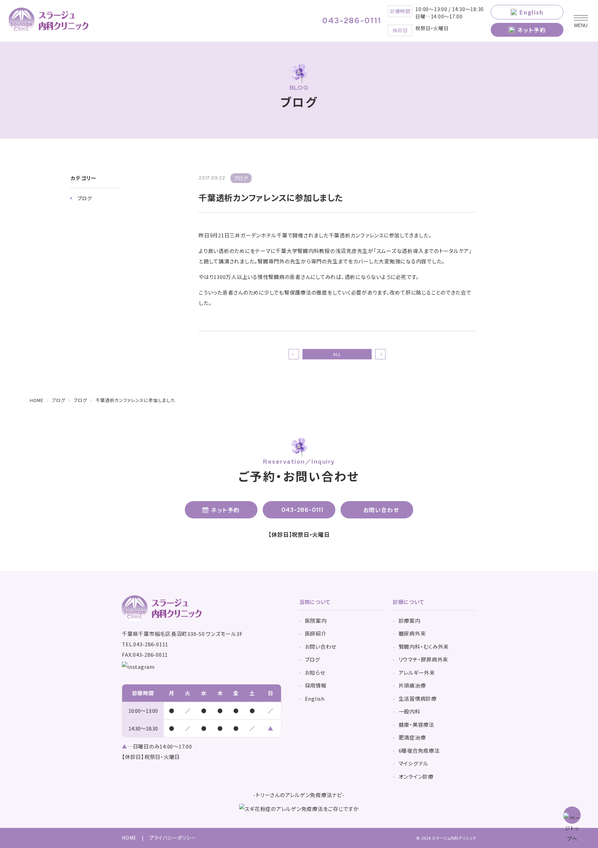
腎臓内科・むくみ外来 (424, 646)
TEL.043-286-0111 (145, 644)
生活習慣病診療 (418, 698)
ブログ (85, 198)
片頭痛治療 (412, 685)
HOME (129, 837)
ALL (337, 354)
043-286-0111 (351, 21)
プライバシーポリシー (172, 837)
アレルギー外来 (417, 672)
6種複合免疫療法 (419, 750)
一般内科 (409, 711)
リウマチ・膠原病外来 (423, 659)
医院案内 (316, 620)
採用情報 (316, 685)
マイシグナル (414, 763)
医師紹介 (316, 633)
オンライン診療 (416, 776)
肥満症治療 (412, 737)
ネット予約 (531, 30)
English (531, 12)
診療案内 (409, 620)
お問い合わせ (381, 510)
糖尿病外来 (412, 633)
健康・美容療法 (416, 724)
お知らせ (315, 672)
